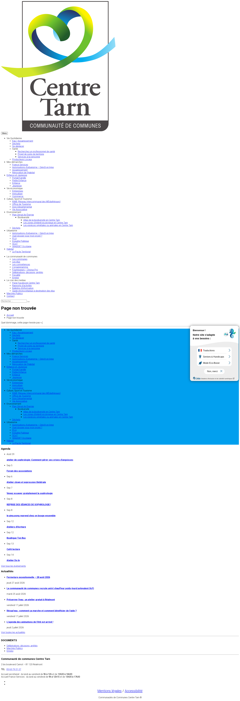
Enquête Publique (20, 241)
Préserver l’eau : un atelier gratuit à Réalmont (31, 599)
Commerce (17, 196)
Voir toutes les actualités (13, 632)
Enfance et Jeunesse (17, 175)
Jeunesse (17, 185)
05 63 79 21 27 (13, 669)
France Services (20, 164)
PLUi (14, 238)
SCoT (15, 243)
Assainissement (20, 170)
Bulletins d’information (22, 288)
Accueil (10, 315)
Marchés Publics (15, 293)
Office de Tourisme (21, 204)
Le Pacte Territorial (21, 251)
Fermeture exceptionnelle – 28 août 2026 (28, 577)
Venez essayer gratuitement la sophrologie (30, 493)
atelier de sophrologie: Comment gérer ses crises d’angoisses (40, 460)
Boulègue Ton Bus (16, 538)
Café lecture (13, 549)
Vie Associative (19, 209)
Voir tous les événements (13, 566)
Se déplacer (18, 146)
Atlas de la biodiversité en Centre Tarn (41, 220)
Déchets (16, 143)
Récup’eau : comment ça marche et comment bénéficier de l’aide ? (42, 610)
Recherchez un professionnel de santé (36, 151)
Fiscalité (16, 275)
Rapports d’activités (22, 285)
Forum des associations (19, 471)
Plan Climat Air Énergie (23, 214)
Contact (10, 296)
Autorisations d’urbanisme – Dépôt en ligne (33, 167)
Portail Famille (19, 178)
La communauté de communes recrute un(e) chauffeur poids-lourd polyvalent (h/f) (50, 588)
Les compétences (21, 264)
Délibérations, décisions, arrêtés (27, 272)
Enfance (16, 183)
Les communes (19, 259)
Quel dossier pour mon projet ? (27, 236)
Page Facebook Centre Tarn (26, 283)
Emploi (15, 277)
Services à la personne (29, 156)
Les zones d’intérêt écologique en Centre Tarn (45, 222)
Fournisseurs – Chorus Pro (25, 269)
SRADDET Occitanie (21, 246)
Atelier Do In (13, 560)
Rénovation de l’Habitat (23, 172)
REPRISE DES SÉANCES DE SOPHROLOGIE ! (29, 504)
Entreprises (17, 191)
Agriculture (17, 193)
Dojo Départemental (22, 207)
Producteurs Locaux (22, 159)
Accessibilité (133, 691)
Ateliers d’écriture (16, 527)
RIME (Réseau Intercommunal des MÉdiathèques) (36, 201)
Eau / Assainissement (22, 141)
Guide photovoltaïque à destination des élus (33, 291)
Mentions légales (110, 691)
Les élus (16, 261)
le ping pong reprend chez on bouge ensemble (31, 515)
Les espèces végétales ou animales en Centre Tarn (48, 225)
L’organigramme (20, 267)
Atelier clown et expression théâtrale (26, 482)
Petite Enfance (19, 180)
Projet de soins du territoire (31, 154)
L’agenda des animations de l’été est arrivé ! (30, 622)
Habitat (10, 249)
